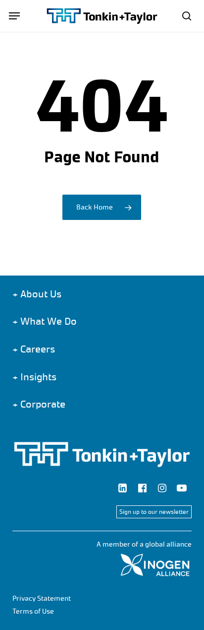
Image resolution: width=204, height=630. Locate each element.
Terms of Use (33, 611)
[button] (14, 16)
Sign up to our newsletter (154, 511)
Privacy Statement (41, 598)
